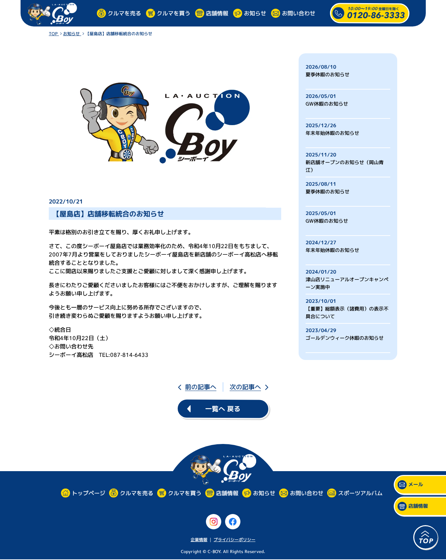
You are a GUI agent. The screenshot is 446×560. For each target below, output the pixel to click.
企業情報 (199, 540)
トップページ (88, 493)
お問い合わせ (298, 13)
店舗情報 (217, 13)
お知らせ (255, 13)
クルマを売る (124, 13)
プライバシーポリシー (234, 540)
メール (415, 484)
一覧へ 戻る (222, 409)
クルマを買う (173, 13)
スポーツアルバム (360, 493)
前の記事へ (200, 387)
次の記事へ (245, 387)
